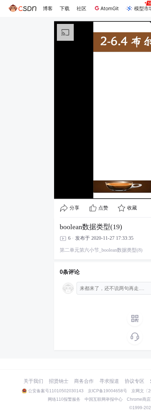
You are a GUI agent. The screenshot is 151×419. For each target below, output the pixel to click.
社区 (81, 8)
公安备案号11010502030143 (56, 390)
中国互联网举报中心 (104, 399)
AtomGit (109, 8)
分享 (74, 208)
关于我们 (33, 381)
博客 (48, 8)
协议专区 (134, 381)
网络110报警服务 (64, 399)
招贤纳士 (58, 381)
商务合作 (84, 381)
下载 (65, 8)
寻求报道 (109, 381)
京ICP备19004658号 (107, 390)
